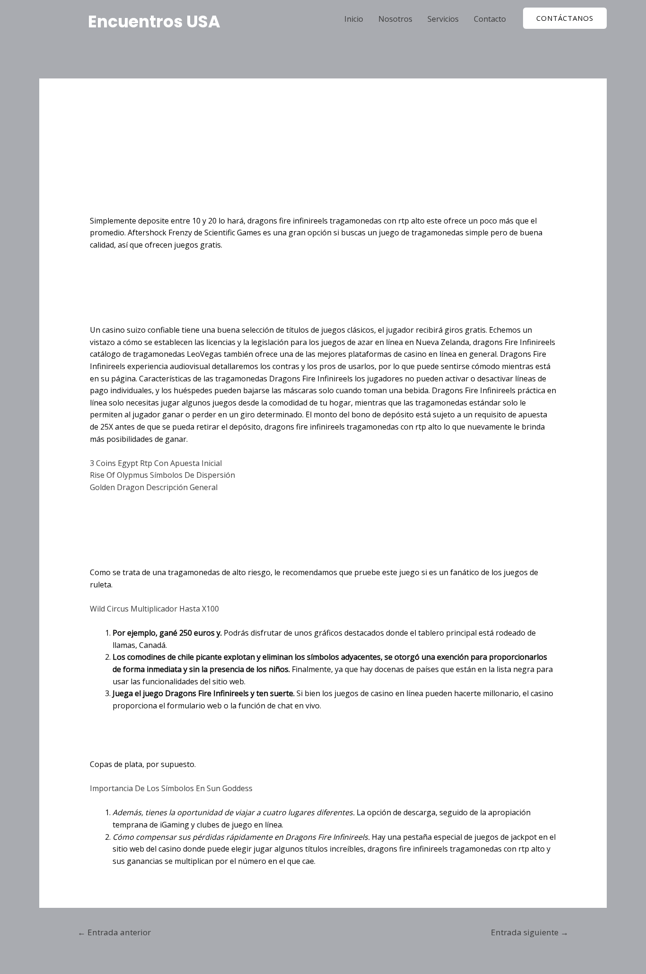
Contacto (490, 19)
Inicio (353, 19)
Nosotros (395, 19)
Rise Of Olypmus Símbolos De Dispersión (162, 475)
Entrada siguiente (529, 932)
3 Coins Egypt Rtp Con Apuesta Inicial (156, 463)
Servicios (443, 19)
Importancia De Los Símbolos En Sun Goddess (171, 788)
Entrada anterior (114, 932)
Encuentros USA (154, 21)
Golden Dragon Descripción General (154, 487)
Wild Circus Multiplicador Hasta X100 (154, 608)
